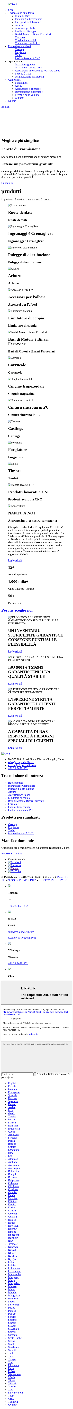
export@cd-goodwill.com (22, 765)
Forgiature (20, 52)
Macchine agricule (25, 64)
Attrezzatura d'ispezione (28, 88)
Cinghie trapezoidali (25, 40)
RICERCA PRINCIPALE (53, 880)
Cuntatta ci (7, 183)
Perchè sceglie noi (17, 610)
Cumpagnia (14, 79)
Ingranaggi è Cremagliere (28, 19)
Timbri (18, 55)
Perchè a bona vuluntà (27, 94)
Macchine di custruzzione (28, 67)
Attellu (18, 85)
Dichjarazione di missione (29, 91)
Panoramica (21, 82)
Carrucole (20, 37)
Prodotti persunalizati (19, 46)
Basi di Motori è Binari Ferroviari (33, 34)
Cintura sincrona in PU (27, 43)
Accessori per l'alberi (26, 28)
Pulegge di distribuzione (28, 22)
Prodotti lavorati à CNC (27, 58)
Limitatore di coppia (25, 31)
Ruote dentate (22, 15)
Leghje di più (15, 560)
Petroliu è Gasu (23, 73)
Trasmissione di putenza (21, 12)
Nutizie (12, 100)
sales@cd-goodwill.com (21, 762)
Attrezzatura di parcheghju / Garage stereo (37, 70)
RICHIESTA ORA (11, 853)
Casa (10, 9)
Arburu (19, 25)
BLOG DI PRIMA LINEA (21, 880)
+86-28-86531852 (18, 768)
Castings (19, 49)
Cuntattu (19, 97)
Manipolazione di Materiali (29, 76)
